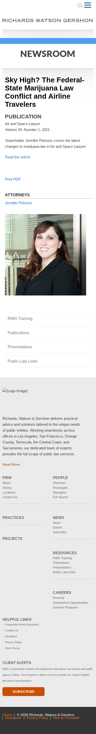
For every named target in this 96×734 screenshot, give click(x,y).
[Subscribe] (36, 724)
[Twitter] (75, 33)
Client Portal (12, 648)
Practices (13, 517)
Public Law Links (22, 361)
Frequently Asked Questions (22, 624)
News (58, 517)
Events (57, 527)
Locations (9, 492)
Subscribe (59, 532)
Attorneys (59, 483)
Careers (62, 592)
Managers (59, 492)
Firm (7, 478)
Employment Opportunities (70, 603)
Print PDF (13, 179)
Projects (12, 538)
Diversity (58, 598)
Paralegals (60, 488)
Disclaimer (11, 636)
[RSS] (81, 33)
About (6, 483)
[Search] (80, 5)
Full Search (60, 497)
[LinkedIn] (68, 33)
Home (7, 715)
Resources (65, 553)
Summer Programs (65, 607)
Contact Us (9, 497)
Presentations (20, 347)
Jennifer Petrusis (18, 203)
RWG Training (20, 318)
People (60, 478)
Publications (18, 333)
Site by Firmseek (66, 718)
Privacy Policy (13, 642)
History (7, 488)
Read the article (17, 157)
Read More (11, 464)
